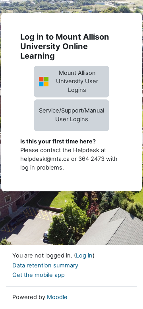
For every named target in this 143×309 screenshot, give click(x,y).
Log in (84, 255)
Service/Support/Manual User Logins (71, 115)
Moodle (57, 297)
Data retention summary (45, 265)
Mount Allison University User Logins (77, 81)
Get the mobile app (38, 274)
